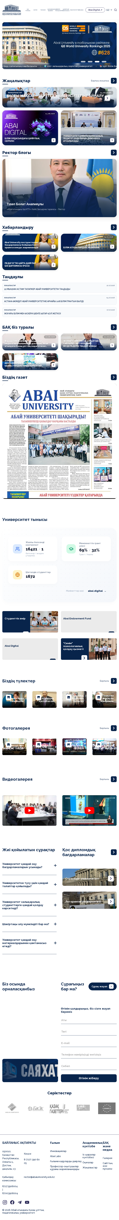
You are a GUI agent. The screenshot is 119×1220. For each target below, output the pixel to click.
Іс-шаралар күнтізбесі (89, 1156)
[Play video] (29, 810)
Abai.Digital (94, 10)
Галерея (107, 1158)
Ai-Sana (81, 10)
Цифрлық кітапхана (66, 9)
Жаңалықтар (90, 1167)
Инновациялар (58, 1151)
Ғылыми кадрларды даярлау (66, 1161)
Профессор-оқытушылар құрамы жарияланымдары (64, 1168)
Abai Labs (55, 1156)
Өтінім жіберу (89, 1078)
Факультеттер (73, 10)
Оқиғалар (88, 1162)
